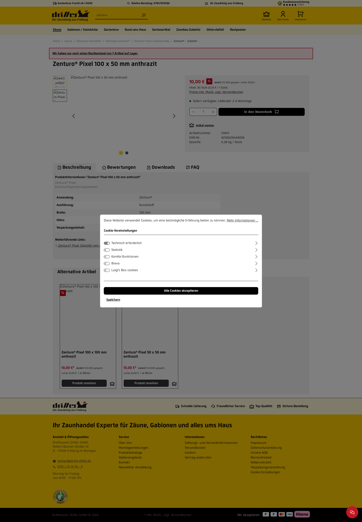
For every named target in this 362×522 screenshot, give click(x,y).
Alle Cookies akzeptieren (181, 290)
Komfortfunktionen (125, 256)
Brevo (115, 263)
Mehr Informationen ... (242, 220)
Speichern (113, 299)
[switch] (107, 250)
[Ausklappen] (256, 242)
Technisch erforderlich (126, 243)
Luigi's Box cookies (124, 270)
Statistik (117, 250)
